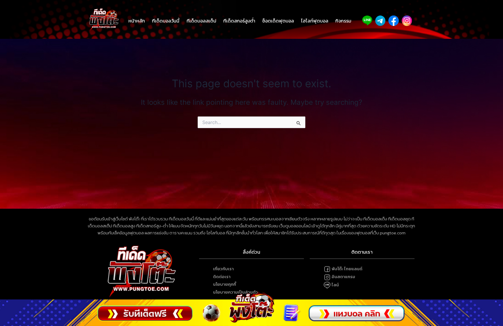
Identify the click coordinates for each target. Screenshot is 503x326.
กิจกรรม (343, 20)
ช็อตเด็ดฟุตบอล (278, 20)
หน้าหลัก (136, 20)
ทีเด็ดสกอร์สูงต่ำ (239, 20)
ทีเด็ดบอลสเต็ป (201, 20)
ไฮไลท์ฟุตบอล (314, 20)
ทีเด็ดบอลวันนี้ (165, 20)
